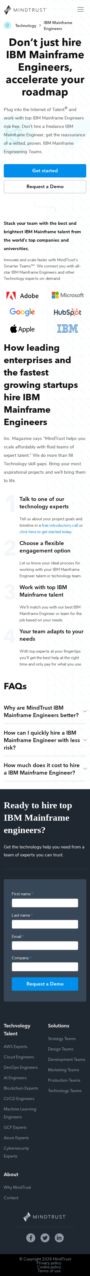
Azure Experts (16, 1137)
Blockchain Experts (21, 1088)
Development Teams (66, 1059)
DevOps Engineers (21, 1067)
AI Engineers (15, 1077)
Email (18, 937)
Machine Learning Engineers (20, 1112)
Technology (25, 25)
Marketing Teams (63, 1069)
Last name (22, 915)
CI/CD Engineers (19, 1098)
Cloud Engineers (19, 1056)
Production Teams (64, 1080)
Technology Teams (65, 1090)
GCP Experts (15, 1127)
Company (22, 958)
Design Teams (60, 1048)
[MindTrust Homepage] (25, 10)
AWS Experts (15, 1046)
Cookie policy (49, 1267)
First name (22, 894)
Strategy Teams (62, 1038)
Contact (11, 1197)
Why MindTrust (17, 1187)
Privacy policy (49, 1263)
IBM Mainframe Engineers (58, 25)
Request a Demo (45, 186)
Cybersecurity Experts (16, 1152)
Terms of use (49, 1271)
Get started (45, 170)
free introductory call (60, 525)
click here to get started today (45, 532)
